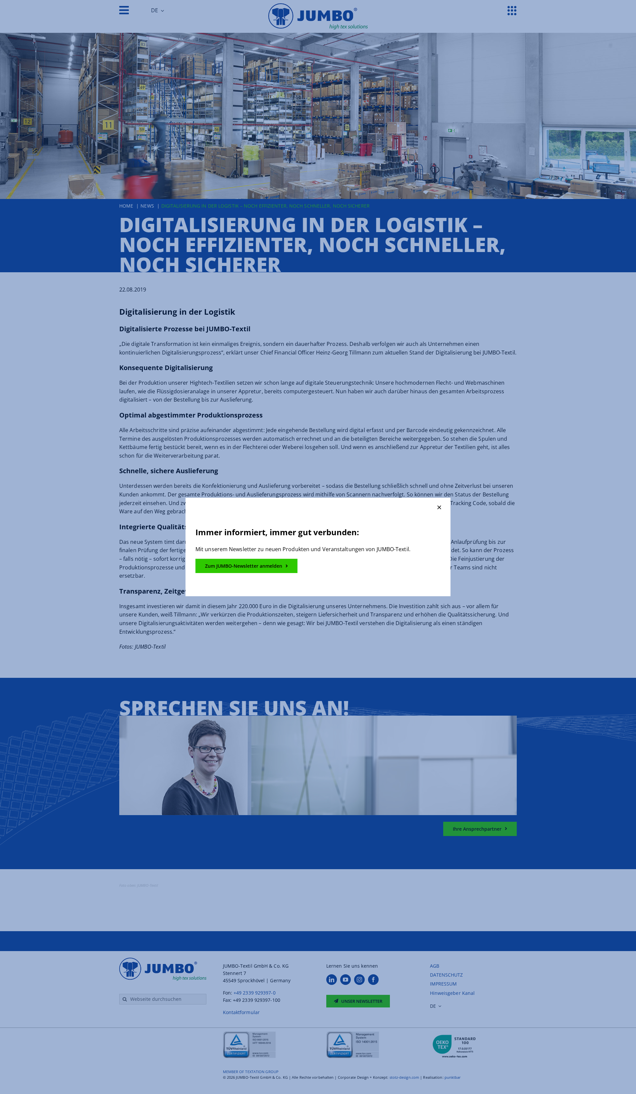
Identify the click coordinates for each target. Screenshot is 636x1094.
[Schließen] (439, 507)
